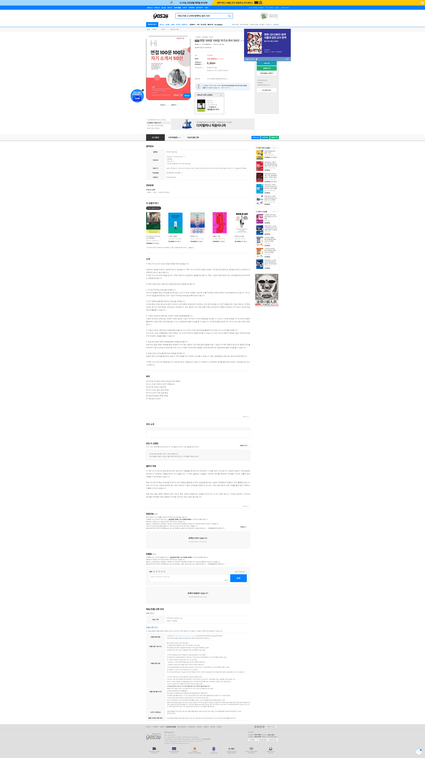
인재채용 (155, 727)
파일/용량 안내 (182, 173)
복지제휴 (212, 727)
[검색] (229, 16)
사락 (198, 24)
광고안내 (199, 727)
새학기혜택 (235, 24)
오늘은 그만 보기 (250, 59)
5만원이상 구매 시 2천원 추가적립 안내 (228, 70)
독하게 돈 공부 (239, 236)
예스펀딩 (203, 24)
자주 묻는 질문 (263, 740)
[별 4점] (157, 571)
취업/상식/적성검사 (164, 192)
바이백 (178, 24)
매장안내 (184, 24)
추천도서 (269, 24)
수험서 (163, 29)
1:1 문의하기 (253, 740)
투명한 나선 (194, 236)
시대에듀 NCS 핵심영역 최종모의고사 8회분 (270, 216)
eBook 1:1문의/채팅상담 (269, 737)
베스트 (162, 24)
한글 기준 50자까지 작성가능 (160, 577)
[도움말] (203, 64)
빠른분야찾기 (152, 24)
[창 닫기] (221, 95)
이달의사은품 (254, 24)
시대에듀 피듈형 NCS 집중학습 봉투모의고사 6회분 (270, 239)
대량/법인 (276, 24)
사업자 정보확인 (206, 739)
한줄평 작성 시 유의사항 (246, 572)
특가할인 (262, 24)
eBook (154, 29)
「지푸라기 (209, 105)
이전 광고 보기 (276, 19)
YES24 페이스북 (258, 727)
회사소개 (148, 727)
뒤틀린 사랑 (216, 236)
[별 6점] (159, 571)
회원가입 (255, 7)
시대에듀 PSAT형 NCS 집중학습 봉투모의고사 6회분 (270, 250)
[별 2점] (154, 571)
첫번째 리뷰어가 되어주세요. (203, 47)
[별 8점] (162, 571)
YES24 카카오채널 (255, 727)
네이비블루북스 (207, 44)
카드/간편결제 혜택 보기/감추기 (228, 79)
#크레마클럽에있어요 (153, 208)
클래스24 (210, 24)
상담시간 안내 (273, 740)
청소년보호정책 (182, 727)
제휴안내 (206, 727)
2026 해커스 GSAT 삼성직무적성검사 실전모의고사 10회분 (270, 198)
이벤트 (173, 24)
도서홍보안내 (191, 727)
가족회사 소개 (272, 726)
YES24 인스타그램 (263, 727)
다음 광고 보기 (278, 19)
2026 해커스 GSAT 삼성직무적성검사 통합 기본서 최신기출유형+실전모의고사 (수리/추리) (270, 188)
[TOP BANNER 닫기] (422, 3)
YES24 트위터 (261, 727)
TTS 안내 (174, 161)
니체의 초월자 (172, 236)
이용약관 (161, 727)
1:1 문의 (191, 636)
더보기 (274, 148)
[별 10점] (164, 571)
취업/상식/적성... (175, 29)
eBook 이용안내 (269, 80)
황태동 (197, 44)
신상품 (167, 24)
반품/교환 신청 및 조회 (181, 636)
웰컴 (148, 29)
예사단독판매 (244, 24)
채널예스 (192, 24)
